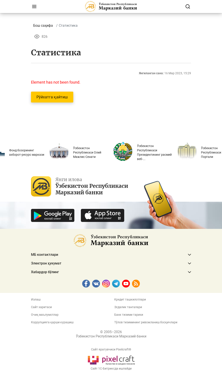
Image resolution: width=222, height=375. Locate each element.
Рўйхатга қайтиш (52, 97)
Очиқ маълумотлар (45, 314)
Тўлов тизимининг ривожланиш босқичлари (145, 322)
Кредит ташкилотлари (130, 299)
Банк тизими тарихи (128, 314)
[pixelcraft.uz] (111, 359)
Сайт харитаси (41, 307)
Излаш (36, 299)
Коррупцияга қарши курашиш (52, 322)
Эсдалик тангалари (128, 307)
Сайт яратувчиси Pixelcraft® (111, 349)
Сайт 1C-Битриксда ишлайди (111, 368)
